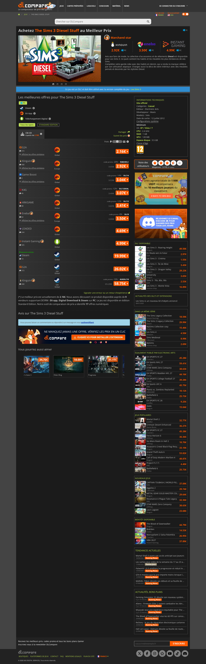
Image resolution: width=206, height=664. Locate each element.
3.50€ (121, 218)
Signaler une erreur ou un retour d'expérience (106, 292)
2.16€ (121, 151)
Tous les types (27, 124)
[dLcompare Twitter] (138, 653)
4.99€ (121, 243)
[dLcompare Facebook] (146, 653)
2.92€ (121, 166)
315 (22, 151)
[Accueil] (19, 14)
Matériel (116, 6)
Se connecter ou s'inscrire (172, 6)
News (126, 6)
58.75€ (120, 283)
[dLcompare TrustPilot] (161, 653)
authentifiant (87, 322)
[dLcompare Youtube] (169, 653)
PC (24, 103)
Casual (151, 106)
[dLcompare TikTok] (176, 653)
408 (22, 164)
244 (22, 232)
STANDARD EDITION (48, 124)
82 (22, 217)
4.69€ (121, 230)
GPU (138, 137)
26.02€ (120, 269)
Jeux (62, 6)
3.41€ (121, 205)
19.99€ (120, 255)
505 (22, 245)
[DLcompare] (27, 652)
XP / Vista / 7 (146, 128)
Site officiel (141, 103)
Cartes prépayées (75, 6)
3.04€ (121, 179)
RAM (138, 134)
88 (22, 206)
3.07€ (121, 192)
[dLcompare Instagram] (154, 653)
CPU (138, 131)
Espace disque (143, 140)
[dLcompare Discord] (184, 653)
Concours (104, 6)
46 (22, 193)
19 (22, 259)
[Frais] (117, 141)
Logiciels (91, 6)
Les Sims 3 (136, 89)
